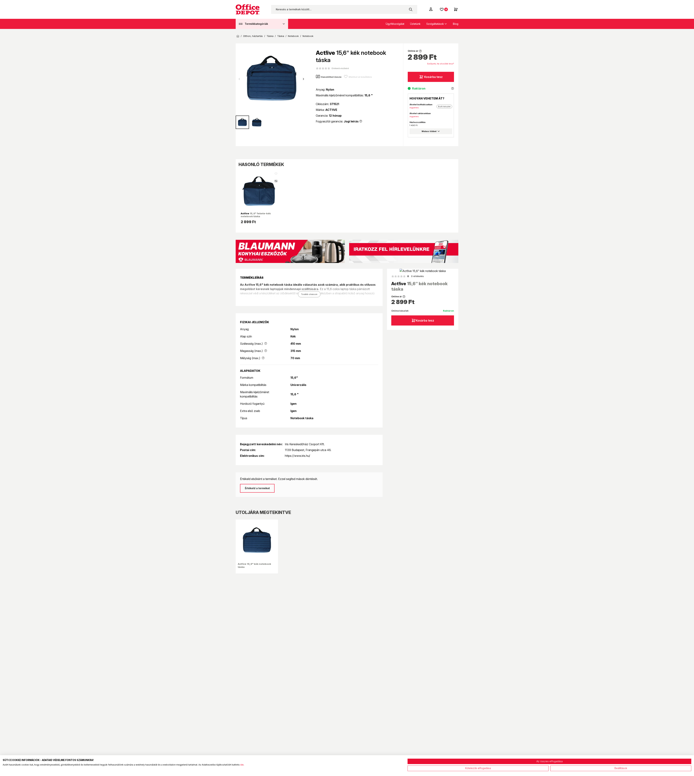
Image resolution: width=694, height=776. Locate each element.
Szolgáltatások (435, 23)
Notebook (293, 36)
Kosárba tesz (433, 77)
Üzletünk (415, 23)
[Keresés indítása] (410, 9)
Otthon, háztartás (253, 36)
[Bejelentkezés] (431, 9)
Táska (270, 36)
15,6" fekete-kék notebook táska (256, 215)
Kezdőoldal (237, 36)
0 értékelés (415, 276)
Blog (455, 23)
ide (242, 764)
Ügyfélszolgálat (395, 23)
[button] (303, 79)
